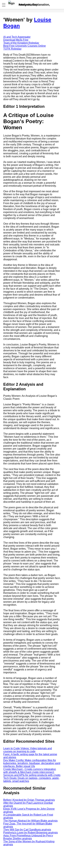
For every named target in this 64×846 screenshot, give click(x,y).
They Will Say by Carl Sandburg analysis (27, 829)
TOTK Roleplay (12, 48)
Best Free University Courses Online (24, 45)
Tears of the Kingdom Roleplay (21, 42)
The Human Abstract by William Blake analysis (30, 820)
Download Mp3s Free (15, 39)
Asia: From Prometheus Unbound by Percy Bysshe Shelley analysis (28, 837)
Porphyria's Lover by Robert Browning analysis (30, 832)
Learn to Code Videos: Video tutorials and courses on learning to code (27, 750)
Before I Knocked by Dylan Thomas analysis (29, 799)
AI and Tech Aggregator (17, 36)
